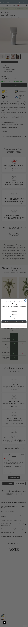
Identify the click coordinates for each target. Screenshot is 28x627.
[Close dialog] (25, 301)
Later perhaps (14, 325)
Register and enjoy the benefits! (14, 322)
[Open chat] (4, 622)
